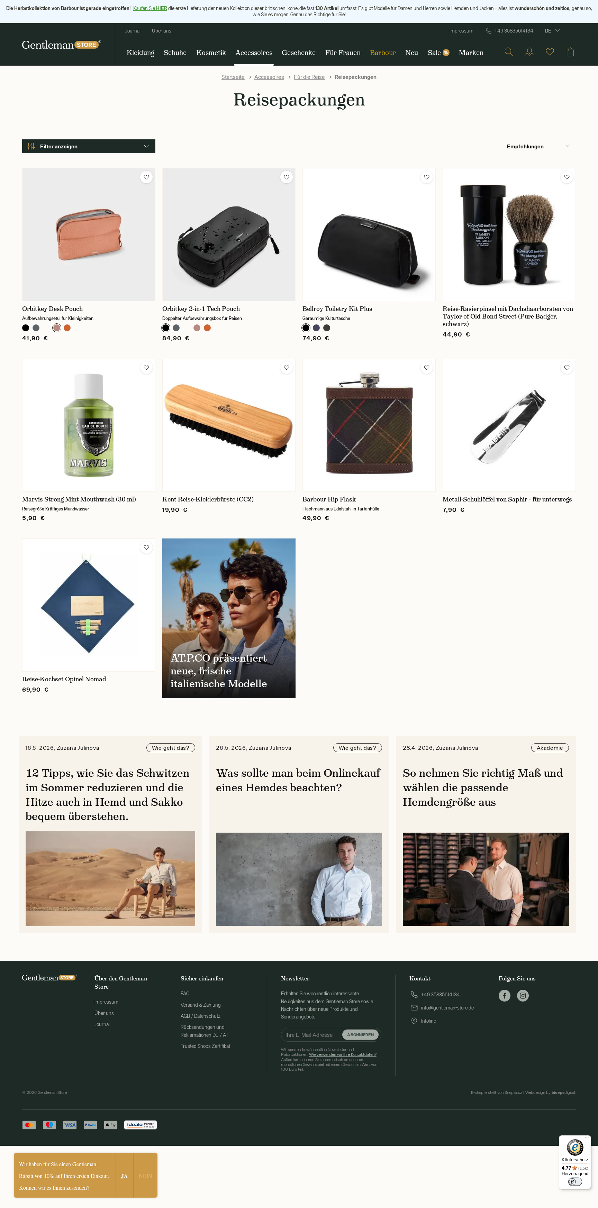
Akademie (550, 748)
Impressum (461, 31)
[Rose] (56, 327)
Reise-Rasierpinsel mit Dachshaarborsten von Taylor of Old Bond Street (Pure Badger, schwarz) (508, 316)
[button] (146, 177)
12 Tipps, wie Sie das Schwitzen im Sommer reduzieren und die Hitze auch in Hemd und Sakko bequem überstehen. (108, 794)
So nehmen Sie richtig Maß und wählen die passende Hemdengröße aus (483, 787)
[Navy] (316, 327)
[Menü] (587, 1139)
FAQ (185, 993)
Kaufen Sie (150, 8)
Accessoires (269, 77)
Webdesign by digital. (550, 1092)
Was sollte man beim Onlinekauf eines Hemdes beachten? (298, 780)
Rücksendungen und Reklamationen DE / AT (204, 1031)
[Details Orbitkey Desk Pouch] (88, 234)
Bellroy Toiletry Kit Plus (337, 309)
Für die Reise (309, 77)
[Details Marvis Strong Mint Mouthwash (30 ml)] (88, 425)
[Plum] (46, 327)
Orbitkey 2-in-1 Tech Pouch (201, 309)
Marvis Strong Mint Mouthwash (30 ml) (79, 499)
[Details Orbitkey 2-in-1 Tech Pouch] (229, 234)
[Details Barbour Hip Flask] (369, 425)
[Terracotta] (67, 327)
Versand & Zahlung (201, 1005)
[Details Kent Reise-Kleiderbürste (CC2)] (229, 425)
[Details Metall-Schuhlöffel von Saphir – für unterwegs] (509, 425)
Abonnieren (360, 1034)
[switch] (575, 1182)
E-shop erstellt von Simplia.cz (496, 1092)
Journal (133, 31)
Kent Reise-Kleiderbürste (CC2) (208, 499)
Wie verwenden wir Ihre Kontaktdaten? (343, 1054)
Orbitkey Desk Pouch (52, 309)
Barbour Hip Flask (329, 499)
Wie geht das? (171, 748)
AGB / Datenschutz (200, 1016)
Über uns (161, 31)
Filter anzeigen (59, 146)
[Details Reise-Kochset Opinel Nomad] (88, 605)
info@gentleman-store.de (447, 1008)
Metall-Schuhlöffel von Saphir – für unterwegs (507, 499)
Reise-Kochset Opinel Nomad (64, 679)
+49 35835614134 (514, 31)
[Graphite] (36, 327)
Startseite (233, 77)
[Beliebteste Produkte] (549, 51)
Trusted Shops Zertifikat (205, 1046)
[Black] (25, 327)
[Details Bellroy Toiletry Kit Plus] (369, 234)
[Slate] (326, 327)
